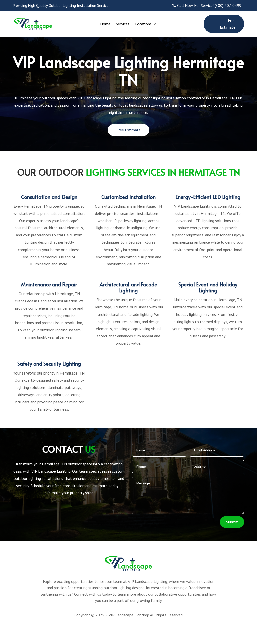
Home (105, 23)
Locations (143, 23)
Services (123, 23)
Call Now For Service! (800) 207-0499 (209, 5)
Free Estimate (227, 24)
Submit (232, 521)
